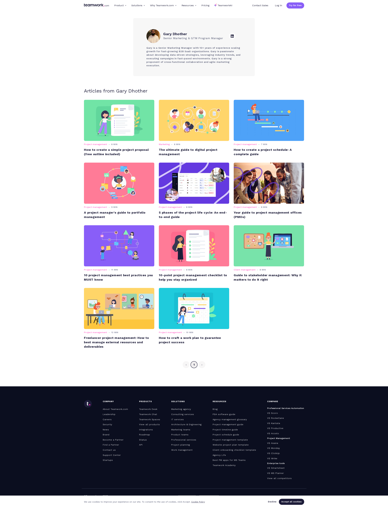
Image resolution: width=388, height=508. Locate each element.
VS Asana (272, 443)
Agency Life (219, 455)
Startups (108, 460)
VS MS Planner (275, 473)
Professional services (183, 440)
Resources (188, 5)
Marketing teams (180, 429)
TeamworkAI (225, 5)
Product (119, 5)
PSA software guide (224, 414)
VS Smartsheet (276, 468)
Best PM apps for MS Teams (229, 460)
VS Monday (273, 448)
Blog (215, 409)
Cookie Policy (198, 502)
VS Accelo (273, 433)
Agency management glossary (230, 419)
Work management (182, 450)
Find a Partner (111, 445)
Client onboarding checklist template (234, 450)
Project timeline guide (225, 429)
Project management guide (228, 424)
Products (145, 401)
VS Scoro (272, 413)
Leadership (109, 414)
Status (143, 440)
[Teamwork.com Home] (96, 5)
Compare (272, 401)
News (106, 429)
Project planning (180, 445)
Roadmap (144, 434)
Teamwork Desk (148, 409)
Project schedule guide (226, 434)
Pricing (205, 5)
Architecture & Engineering (186, 424)
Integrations (146, 429)
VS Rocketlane (275, 418)
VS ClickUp (273, 453)
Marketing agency (181, 409)
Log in (278, 5)
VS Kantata (273, 423)
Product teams (180, 434)
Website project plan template (231, 445)
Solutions (136, 5)
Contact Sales (260, 5)
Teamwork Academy (224, 465)
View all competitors (279, 478)
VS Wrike (272, 458)
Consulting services (182, 414)
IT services (177, 419)
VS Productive (275, 428)
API (141, 445)
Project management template (230, 440)
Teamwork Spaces (149, 419)
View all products (149, 424)
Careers (107, 419)
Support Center (112, 455)
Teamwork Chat (148, 414)
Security (107, 424)
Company (108, 401)
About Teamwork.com (115, 409)
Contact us (109, 450)
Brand (106, 434)
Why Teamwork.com (162, 5)
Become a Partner (113, 440)
